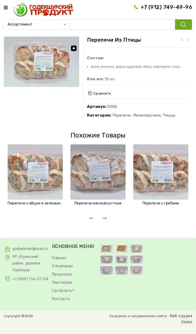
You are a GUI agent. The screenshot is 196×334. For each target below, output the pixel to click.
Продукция (62, 274)
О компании (62, 266)
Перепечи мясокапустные (182, 43)
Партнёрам (62, 282)
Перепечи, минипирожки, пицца (143, 115)
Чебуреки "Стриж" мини (187, 43)
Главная (59, 258)
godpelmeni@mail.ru (30, 249)
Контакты (61, 299)
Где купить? (63, 291)
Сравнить (102, 93)
